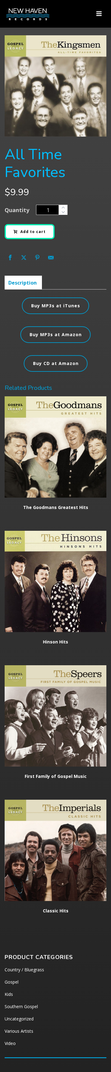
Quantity (17, 210)
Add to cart (33, 231)
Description (22, 282)
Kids (9, 994)
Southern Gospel (21, 1006)
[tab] (22, 282)
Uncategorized (19, 1019)
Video (10, 1043)
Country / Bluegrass (24, 970)
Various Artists (19, 1031)
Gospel (11, 982)
